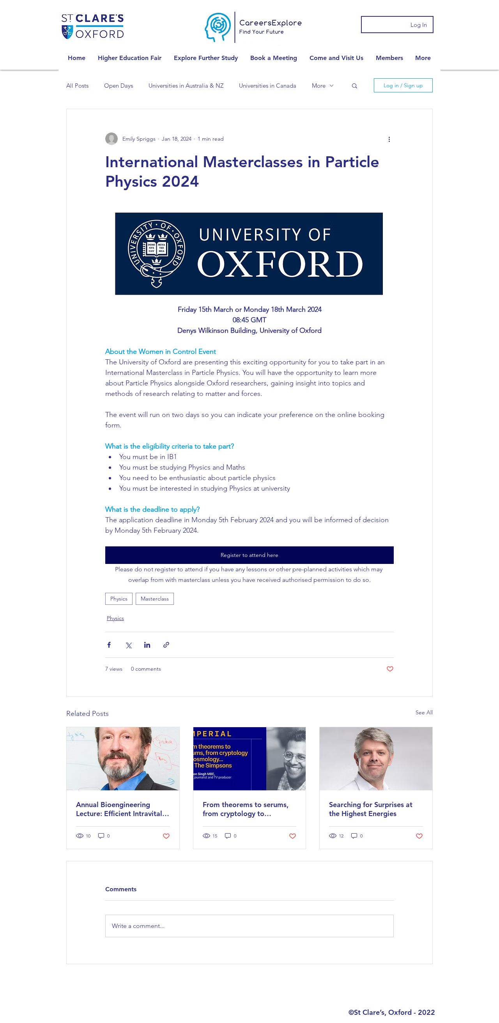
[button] (130, 57)
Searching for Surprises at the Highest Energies (370, 809)
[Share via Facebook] (109, 644)
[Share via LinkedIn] (147, 644)
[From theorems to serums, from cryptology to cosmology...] (249, 758)
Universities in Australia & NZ (186, 85)
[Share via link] (166, 644)
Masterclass (155, 598)
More (319, 85)
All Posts (77, 85)
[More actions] (389, 138)
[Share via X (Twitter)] (128, 644)
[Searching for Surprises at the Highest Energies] (376, 758)
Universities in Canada (267, 85)
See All (424, 712)
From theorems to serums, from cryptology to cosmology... (245, 809)
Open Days (118, 85)
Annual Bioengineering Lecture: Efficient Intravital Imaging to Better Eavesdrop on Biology (119, 809)
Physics (118, 598)
